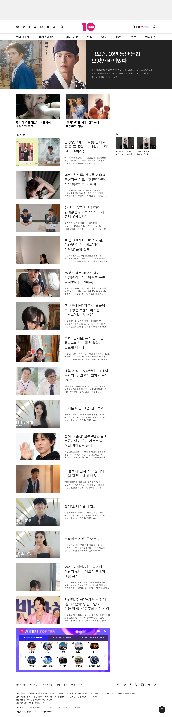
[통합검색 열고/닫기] (154, 27)
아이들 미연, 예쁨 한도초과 (84, 408)
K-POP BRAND (33, 637)
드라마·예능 (71, 36)
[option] (63, 655)
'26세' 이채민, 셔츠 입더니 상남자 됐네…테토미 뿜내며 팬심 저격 (84, 571)
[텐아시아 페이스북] (29, 27)
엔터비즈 (150, 36)
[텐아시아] (88, 27)
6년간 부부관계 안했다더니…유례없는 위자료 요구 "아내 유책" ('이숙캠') (85, 212)
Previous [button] (21, 655)
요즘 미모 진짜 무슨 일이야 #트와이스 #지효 (146, 154)
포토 (133, 36)
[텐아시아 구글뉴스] (54, 27)
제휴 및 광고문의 (63, 707)
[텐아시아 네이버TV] (24, 27)
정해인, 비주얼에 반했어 (82, 506)
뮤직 (89, 36)
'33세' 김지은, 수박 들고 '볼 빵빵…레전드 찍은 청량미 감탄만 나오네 (84, 342)
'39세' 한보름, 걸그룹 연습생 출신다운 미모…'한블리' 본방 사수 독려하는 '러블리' (85, 179)
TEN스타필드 (47, 36)
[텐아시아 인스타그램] (41, 27)
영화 (104, 36)
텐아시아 (29, 712)
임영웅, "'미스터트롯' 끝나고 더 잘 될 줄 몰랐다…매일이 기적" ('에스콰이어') (87, 146)
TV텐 (119, 36)
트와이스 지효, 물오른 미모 (84, 538)
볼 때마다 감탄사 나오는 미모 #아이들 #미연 (125, 154)
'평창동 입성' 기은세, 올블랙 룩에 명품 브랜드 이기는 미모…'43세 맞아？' (84, 310)
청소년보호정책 (48, 707)
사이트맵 (76, 707)
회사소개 (19, 707)
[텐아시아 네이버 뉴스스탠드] (48, 27)
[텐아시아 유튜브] (17, 27)
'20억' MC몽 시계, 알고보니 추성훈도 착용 (82, 124)
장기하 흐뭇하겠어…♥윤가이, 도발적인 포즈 (34, 124)
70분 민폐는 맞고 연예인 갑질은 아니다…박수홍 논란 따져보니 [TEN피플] (84, 277)
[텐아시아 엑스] (35, 27)
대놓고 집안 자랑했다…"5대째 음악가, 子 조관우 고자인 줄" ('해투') (86, 375)
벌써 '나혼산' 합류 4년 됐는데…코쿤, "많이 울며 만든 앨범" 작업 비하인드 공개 (87, 440)
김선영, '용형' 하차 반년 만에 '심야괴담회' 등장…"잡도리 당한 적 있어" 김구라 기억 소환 (86, 604)
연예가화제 (23, 36)
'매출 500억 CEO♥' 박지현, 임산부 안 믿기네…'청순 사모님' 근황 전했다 (83, 244)
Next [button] (105, 655)
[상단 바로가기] (162, 709)
